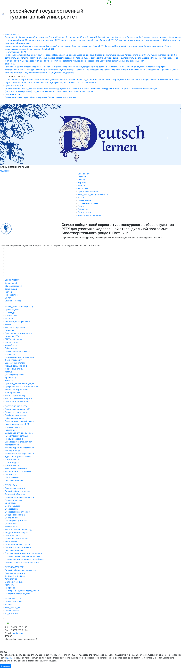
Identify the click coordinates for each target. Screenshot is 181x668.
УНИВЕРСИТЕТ (12, 280)
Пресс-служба (134, 37)
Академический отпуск (98, 79)
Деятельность (12, 94)
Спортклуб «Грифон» (156, 66)
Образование (96, 69)
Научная (27, 97)
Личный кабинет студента (133, 66)
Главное (82, 176)
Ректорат (61, 37)
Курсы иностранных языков (164, 58)
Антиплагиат (84, 88)
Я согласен (5, 666)
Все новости (84, 173)
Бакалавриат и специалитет (18, 442)
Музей (21, 40)
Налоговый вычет (16, 76)
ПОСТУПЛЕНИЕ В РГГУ (16, 406)
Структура (108, 37)
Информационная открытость (19, 357)
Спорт (81, 206)
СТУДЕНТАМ (11, 485)
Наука (81, 197)
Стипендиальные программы (19, 79)
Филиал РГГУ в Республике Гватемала (53, 61)
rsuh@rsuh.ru (18, 633)
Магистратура (12, 444)
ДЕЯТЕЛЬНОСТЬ (13, 598)
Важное (81, 185)
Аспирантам (156, 79)
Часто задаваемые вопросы (18, 398)
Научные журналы (159, 37)
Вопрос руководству (154, 46)
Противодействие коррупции (128, 46)
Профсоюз (125, 88)
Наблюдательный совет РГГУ (19, 306)
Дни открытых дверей (42, 55)
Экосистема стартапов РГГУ (27, 82)
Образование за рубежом (158, 69)
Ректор (52, 37)
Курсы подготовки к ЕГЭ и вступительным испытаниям (17, 427)
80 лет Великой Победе (91, 37)
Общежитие (40, 79)
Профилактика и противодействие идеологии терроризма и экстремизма (22, 389)
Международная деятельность (93, 194)
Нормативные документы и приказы (145, 40)
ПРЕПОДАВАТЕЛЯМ (14, 567)
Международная (39, 97)
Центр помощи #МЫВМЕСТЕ (40, 49)
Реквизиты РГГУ (42, 72)
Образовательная (13, 97)
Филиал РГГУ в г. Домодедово (19, 61)
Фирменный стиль (54, 46)
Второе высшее (113, 58)
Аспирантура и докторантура (90, 58)
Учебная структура (100, 88)
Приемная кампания (88, 191)
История (145, 37)
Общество (83, 209)
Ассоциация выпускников (17, 321)
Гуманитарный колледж (45, 58)
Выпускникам (52, 79)
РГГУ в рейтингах (63, 40)
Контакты (109, 46)
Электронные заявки (82, 46)
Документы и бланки (67, 88)
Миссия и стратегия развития (40, 40)
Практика (46, 82)
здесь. (9, 658)
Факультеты (120, 37)
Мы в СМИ (83, 188)
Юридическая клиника (16, 366)
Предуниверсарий (66, 58)
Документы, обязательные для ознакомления (122, 61)
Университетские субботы (137, 55)
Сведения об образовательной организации (26, 37)
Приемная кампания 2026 (17, 55)
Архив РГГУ (98, 46)
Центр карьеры (67, 69)
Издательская (69, 97)
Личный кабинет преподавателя (20, 88)
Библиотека (54, 69)
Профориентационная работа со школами (74, 55)
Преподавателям (13, 85)
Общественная (55, 97)
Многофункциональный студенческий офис (26, 69)
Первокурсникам (33, 66)
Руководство (72, 37)
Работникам (120, 40)
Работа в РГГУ (107, 40)
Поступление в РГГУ (15, 52)
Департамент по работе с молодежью (101, 66)
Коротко (82, 182)
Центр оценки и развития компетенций (130, 79)
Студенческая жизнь (88, 203)
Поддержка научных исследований (50, 91)
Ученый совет (92, 40)
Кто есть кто (79, 40)
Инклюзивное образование (86, 61)
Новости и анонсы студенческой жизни (62, 66)
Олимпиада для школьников (19, 433)
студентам (10, 64)
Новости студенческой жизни (19, 497)
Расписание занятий (15, 66)
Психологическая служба (80, 91)
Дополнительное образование (136, 58)
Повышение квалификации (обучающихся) (124, 69)
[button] (13, 138)
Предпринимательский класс (109, 55)
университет (11, 34)
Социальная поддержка (62, 72)
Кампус (67, 46)
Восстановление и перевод (73, 79)
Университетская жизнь (89, 215)
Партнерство (84, 212)
